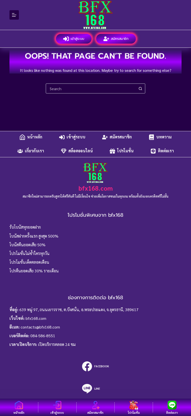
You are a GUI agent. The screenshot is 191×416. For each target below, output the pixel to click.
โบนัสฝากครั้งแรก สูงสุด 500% (33, 236)
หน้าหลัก (34, 137)
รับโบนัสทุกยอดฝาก (25, 227)
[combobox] (91, 88)
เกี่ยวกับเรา (34, 151)
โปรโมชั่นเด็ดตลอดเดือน (29, 262)
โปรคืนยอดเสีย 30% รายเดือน (34, 270)
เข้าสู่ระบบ (77, 38)
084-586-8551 (42, 335)
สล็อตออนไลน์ (80, 151)
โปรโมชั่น (125, 151)
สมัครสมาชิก (120, 38)
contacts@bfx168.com (40, 327)
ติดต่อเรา (166, 151)
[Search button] (140, 88)
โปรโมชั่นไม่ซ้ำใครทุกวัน (29, 253)
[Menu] (14, 15)
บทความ (164, 137)
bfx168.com (96, 188)
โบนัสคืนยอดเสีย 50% (27, 244)
